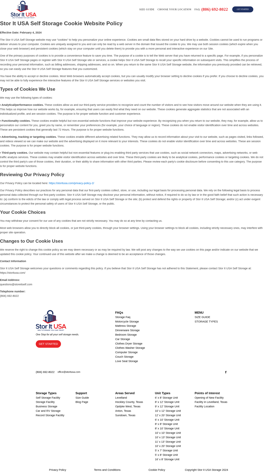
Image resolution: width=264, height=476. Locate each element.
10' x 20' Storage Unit (168, 446)
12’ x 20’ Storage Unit (168, 415)
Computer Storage (126, 352)
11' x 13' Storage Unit (168, 441)
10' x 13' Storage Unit (168, 437)
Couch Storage (124, 356)
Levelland (121, 397)
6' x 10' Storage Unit (167, 419)
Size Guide (82, 397)
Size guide (146, 9)
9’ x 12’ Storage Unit (167, 406)
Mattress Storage (125, 325)
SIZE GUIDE (202, 317)
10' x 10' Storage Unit (168, 432)
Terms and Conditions (107, 469)
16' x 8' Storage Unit (167, 459)
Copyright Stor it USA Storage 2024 (206, 469)
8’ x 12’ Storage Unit (167, 402)
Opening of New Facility (209, 397)
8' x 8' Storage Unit (166, 424)
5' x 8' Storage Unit (166, 454)
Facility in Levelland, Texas (211, 402)
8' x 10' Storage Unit (167, 428)
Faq (197, 9)
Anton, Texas (123, 410)
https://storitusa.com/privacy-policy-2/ (71, 183)
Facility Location (204, 406)
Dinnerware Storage (127, 330)
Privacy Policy (57, 469)
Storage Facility (45, 402)
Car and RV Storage (48, 410)
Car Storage (122, 339)
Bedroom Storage (126, 334)
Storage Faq (122, 317)
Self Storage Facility (48, 397)
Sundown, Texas (125, 415)
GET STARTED (243, 9)
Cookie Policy (156, 469)
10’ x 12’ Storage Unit (168, 410)
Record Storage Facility (50, 415)
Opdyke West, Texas (127, 406)
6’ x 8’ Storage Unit (166, 397)
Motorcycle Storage (127, 321)
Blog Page (81, 402)
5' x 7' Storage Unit (166, 450)
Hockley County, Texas (129, 402)
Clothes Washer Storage (130, 347)
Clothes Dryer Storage (128, 343)
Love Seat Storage (126, 361)
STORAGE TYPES (206, 321)
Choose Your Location (174, 9)
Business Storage (46, 406)
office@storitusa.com (69, 372)
